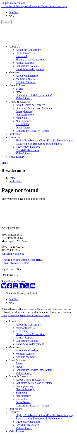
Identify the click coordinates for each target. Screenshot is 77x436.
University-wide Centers (15, 263)
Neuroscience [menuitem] (23, 121)
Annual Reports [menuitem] (25, 62)
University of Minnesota (35, 309)
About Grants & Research (30, 379)
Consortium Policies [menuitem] (27, 65)
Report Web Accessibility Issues (35, 315)
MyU (12, 15)
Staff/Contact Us (25, 327)
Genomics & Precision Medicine (34, 382)
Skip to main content (13, 2)
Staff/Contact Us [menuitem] (25, 53)
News (19, 366)
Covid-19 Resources (27, 424)
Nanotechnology (25, 389)
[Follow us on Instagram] (16, 287)
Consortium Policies (27, 340)
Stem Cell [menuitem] (21, 117)
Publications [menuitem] (15, 133)
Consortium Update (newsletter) (34, 369)
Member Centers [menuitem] (25, 78)
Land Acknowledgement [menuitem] (30, 69)
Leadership (22, 331)
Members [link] (14, 72)
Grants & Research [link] (19, 101)
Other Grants (23, 402)
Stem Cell (21, 392)
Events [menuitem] (19, 88)
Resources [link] (14, 137)
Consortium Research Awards (32, 405)
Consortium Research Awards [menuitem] (32, 130)
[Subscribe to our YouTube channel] (32, 287)
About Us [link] (14, 46)
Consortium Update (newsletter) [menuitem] (34, 95)
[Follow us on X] (27, 287)
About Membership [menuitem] (27, 75)
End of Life (22, 399)
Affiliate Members (26, 356)
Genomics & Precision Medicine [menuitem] (34, 108)
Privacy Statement (10, 315)
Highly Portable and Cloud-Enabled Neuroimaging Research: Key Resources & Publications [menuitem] (44, 142)
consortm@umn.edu (12, 253)
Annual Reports (25, 337)
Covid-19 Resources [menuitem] (27, 150)
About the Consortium (28, 324)
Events (19, 363)
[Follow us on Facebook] (10, 287)
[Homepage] (38, 40)
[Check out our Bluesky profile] (4, 287)
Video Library (24, 373)
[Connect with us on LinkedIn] (21, 287)
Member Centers (25, 353)
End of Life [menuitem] (22, 124)
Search (6, 22)
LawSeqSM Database (28, 421)
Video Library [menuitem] (24, 98)
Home (12, 177)
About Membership (27, 350)
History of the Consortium (30, 334)
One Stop (14, 12)
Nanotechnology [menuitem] (25, 114)
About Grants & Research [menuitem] (30, 104)
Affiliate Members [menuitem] (26, 82)
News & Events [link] (18, 85)
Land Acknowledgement (30, 343)
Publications (15, 181)
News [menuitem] (19, 91)
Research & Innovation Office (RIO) (22, 259)
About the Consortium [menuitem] (28, 49)
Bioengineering (24, 386)
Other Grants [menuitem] (23, 127)
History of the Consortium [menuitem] (30, 59)
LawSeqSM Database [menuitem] (28, 146)
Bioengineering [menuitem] (24, 111)
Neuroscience (23, 395)
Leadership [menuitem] (22, 56)
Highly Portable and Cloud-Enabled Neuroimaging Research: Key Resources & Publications (44, 417)
